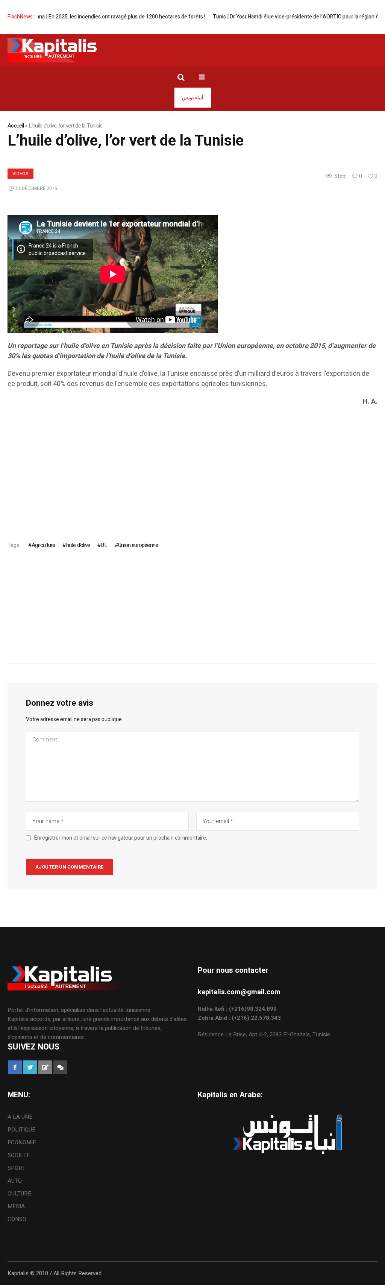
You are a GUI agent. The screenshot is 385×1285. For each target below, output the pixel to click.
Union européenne (138, 545)
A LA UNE (20, 1117)
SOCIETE (19, 1155)
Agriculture (43, 545)
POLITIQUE (21, 1130)
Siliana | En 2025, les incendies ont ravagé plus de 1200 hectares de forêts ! (111, 17)
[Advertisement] (192, 466)
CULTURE (19, 1193)
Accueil (16, 126)
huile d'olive (78, 545)
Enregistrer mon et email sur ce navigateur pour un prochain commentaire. (120, 838)
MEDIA (16, 1206)
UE (104, 545)
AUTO (15, 1181)
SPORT (17, 1168)
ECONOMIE (22, 1142)
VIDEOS (20, 173)
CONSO (17, 1219)
